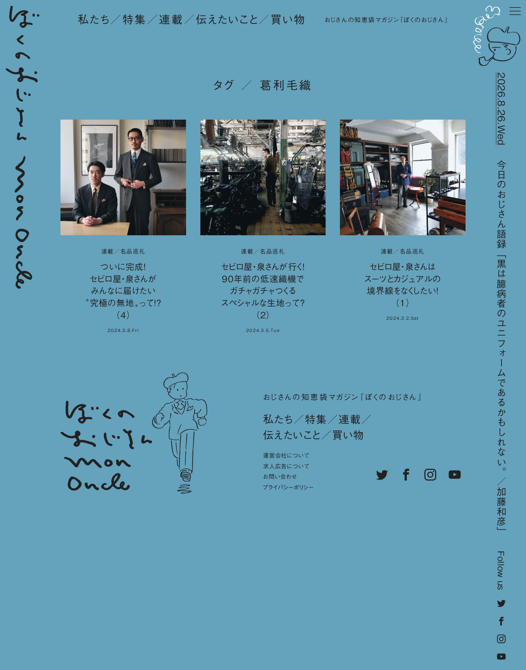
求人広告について (286, 466)
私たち (94, 19)
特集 (134, 19)
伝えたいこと (227, 19)
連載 (171, 19)
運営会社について (286, 455)
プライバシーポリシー (288, 487)
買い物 (288, 19)
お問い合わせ (280, 476)
